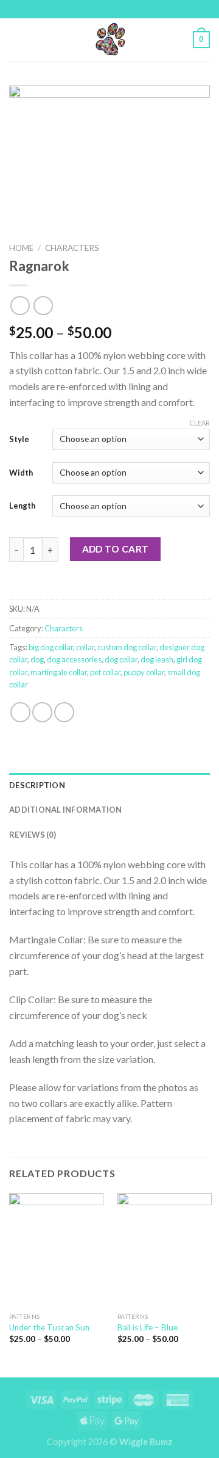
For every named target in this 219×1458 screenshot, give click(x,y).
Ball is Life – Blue (147, 1327)
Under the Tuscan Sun (49, 1327)
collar (85, 647)
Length (22, 505)
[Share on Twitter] (42, 712)
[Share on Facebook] (20, 712)
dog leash (157, 659)
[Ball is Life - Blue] (164, 1250)
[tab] (109, 785)
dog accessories (74, 659)
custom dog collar (126, 647)
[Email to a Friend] (64, 712)
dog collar (121, 659)
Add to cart (115, 548)
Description (37, 785)
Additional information (65, 809)
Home (21, 248)
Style (19, 439)
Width (21, 472)
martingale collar (58, 672)
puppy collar (143, 672)
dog (37, 659)
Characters (72, 248)
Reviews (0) (32, 835)
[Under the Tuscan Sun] (56, 1250)
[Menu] (16, 39)
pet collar (105, 672)
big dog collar (51, 647)
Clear (199, 423)
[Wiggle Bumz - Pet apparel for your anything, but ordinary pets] (109, 39)
